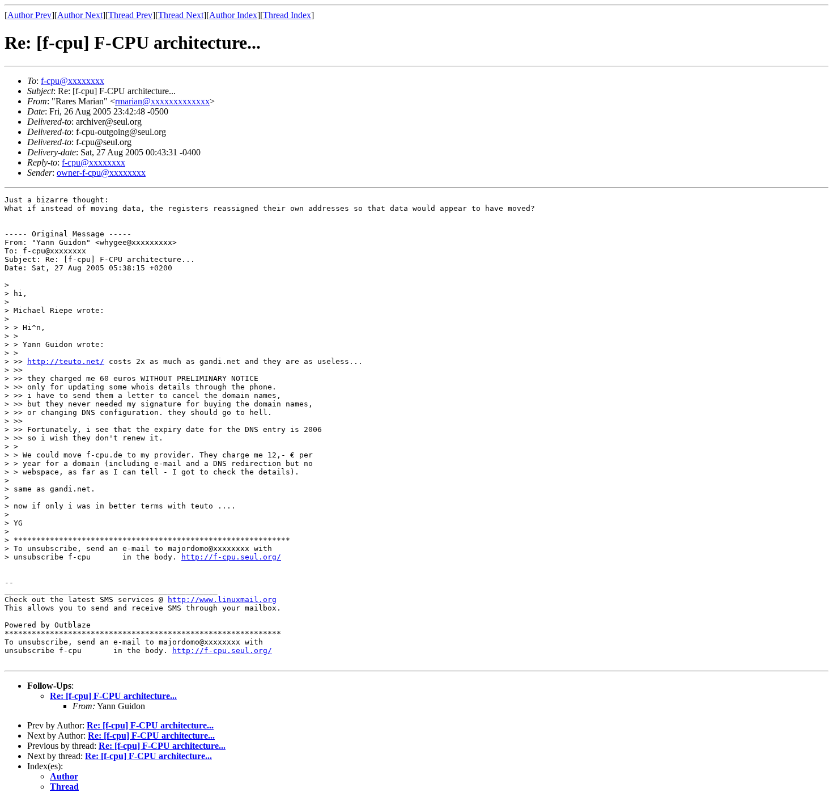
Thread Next (180, 15)
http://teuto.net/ (65, 361)
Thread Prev (130, 15)
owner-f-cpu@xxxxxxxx (101, 172)
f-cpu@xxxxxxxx (72, 81)
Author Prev (29, 15)
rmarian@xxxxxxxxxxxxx (162, 101)
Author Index (233, 15)
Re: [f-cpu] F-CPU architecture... (113, 696)
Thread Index (287, 15)
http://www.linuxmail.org (222, 599)
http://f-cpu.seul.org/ (231, 557)
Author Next (80, 15)
